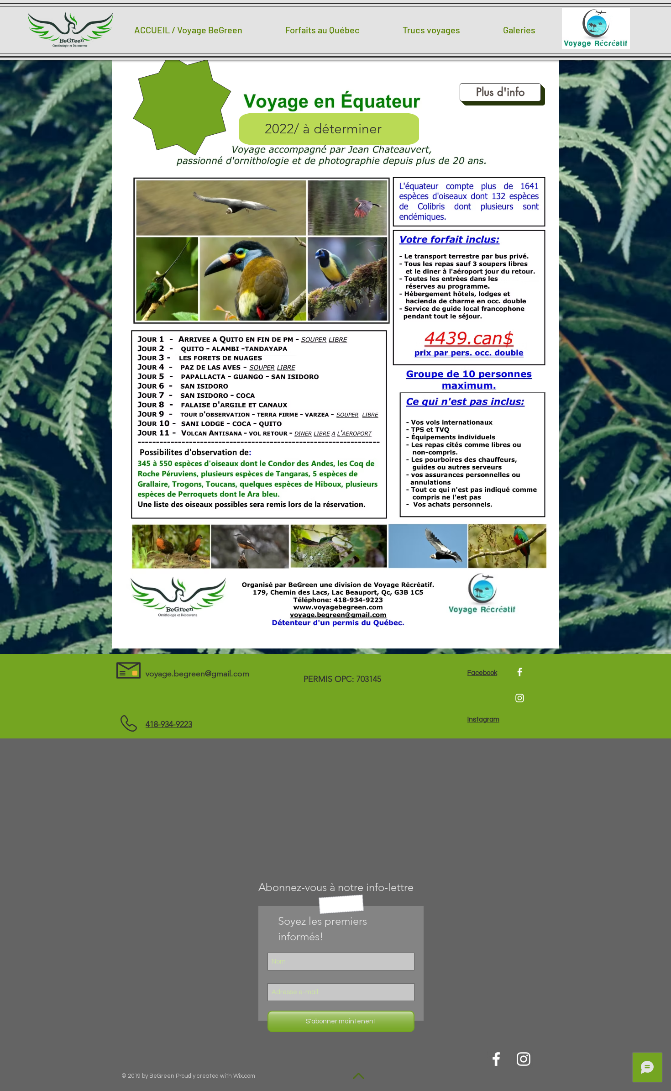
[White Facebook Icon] (519, 672)
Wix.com (244, 1076)
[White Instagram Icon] (519, 698)
